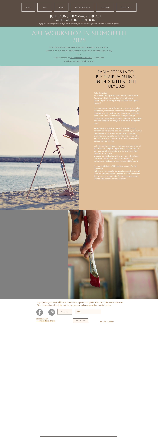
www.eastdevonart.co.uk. (81, 58)
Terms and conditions (45, 321)
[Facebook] (39, 312)
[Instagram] (51, 312)
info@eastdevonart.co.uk (75, 61)
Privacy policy (42, 319)
